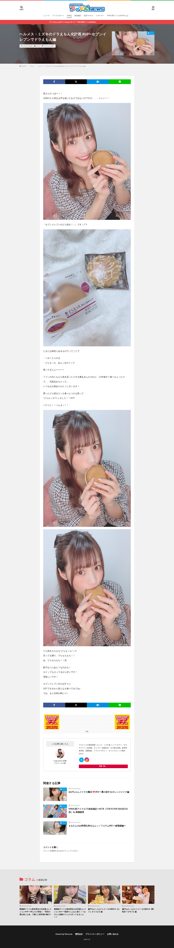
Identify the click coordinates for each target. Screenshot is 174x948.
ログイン (64, 851)
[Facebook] (54, 81)
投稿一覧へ (102, 766)
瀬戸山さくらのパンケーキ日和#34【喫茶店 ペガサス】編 (138, 910)
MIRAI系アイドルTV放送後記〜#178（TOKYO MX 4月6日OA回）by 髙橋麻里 (98, 810)
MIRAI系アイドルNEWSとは (117, 15)
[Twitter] (76, 81)
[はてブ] (98, 81)
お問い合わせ (112, 934)
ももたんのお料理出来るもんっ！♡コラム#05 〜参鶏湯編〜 (97, 825)
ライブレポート (58, 15)
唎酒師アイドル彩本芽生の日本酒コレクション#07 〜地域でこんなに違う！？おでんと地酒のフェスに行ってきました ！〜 (70, 913)
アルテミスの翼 (48, 46)
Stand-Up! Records (64, 934)
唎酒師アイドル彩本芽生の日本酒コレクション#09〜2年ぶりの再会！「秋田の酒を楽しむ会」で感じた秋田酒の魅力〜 (35, 911)
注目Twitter (88, 15)
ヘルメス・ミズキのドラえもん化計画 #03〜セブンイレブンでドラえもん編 (61, 66)
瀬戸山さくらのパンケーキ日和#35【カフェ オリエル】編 (104, 910)
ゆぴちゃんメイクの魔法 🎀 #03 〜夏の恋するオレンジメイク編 (99, 792)
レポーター (100, 15)
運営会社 (79, 934)
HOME (24, 66)
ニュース (46, 15)
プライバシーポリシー (94, 934)
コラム (69, 15)
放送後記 (77, 15)
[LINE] (120, 81)
